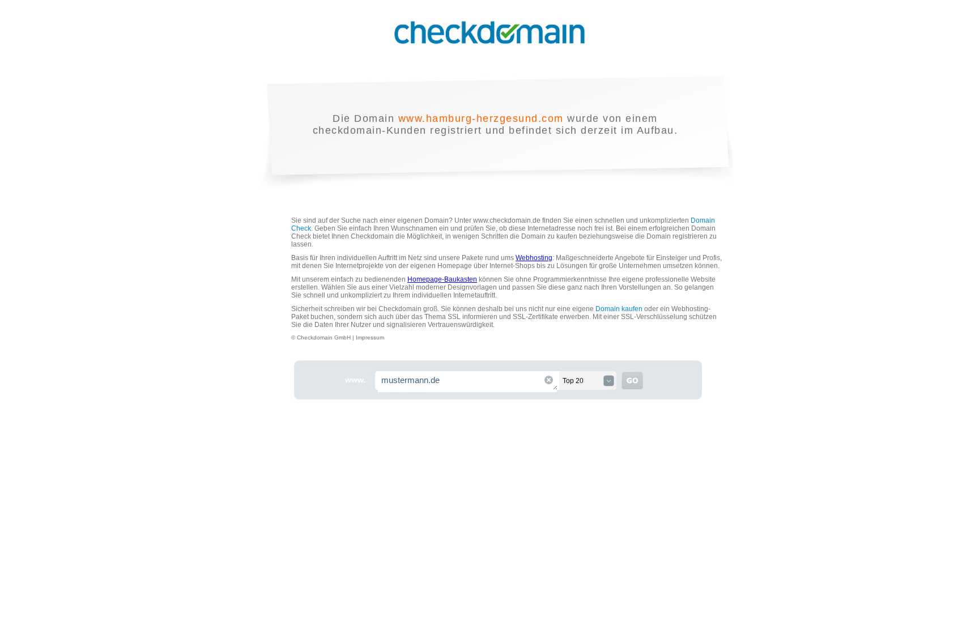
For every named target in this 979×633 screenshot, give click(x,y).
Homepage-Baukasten (442, 279)
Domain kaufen (618, 309)
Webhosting (534, 258)
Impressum (370, 337)
